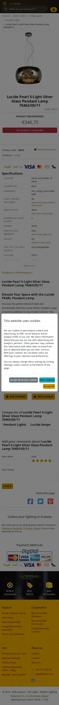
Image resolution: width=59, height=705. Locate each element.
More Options (47, 379)
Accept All (49, 386)
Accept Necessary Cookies (23, 379)
